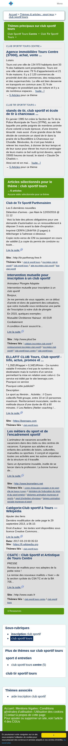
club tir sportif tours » (21, 105)
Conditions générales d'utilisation (29, 710)
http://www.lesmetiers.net (28, 483)
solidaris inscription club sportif (37, 344)
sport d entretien (19, 658)
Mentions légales (27, 708)
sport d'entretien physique (28, 498)
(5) (28, 664)
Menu (60, 3)
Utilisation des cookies (48, 711)
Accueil (9, 708)
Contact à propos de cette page (25, 715)
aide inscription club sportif (42, 265)
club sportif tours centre (25, 351)
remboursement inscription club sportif (24, 347)
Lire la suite (13, 250)
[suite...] (39, 90)
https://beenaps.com (25, 420)
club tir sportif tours (31, 262)
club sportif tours (21, 265)
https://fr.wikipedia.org (25, 544)
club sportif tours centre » (24, 46)
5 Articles (14, 95)
